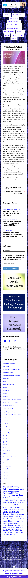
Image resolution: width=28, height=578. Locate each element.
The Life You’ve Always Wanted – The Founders (12, 192)
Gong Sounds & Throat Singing (12, 399)
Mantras (5, 418)
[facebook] (10, 341)
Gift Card (5, 396)
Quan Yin (5, 442)
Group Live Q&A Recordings (11, 402)
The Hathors (6, 469)
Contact (14, 38)
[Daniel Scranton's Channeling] (14, 7)
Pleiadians (6, 439)
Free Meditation (9, 31)
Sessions (13, 18)
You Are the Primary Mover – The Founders (14, 188)
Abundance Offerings (9, 363)
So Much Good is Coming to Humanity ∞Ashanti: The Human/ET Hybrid (13, 223)
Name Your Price (12, 25)
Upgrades (5, 475)
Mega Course (6, 427)
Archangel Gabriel (8, 372)
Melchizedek (6, 430)
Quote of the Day (7, 209)
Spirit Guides (6, 454)
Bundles (5, 387)
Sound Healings (7, 451)
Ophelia (5, 436)
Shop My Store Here (14, 577)
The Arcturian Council (9, 457)
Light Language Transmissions (12, 415)
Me (6, 35)
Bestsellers (6, 378)
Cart (21, 35)
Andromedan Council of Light (11, 369)
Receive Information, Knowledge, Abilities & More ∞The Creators (13, 213)
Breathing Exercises (8, 384)
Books (14, 35)
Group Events (17, 15)
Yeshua (5, 478)
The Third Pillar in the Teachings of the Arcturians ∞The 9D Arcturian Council (13, 234)
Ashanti (5, 219)
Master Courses (13, 21)
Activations (6, 366)
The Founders (7, 466)
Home (6, 15)
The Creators (16, 209)
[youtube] (5, 341)
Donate (19, 31)
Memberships (7, 433)
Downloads (6, 390)
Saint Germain (7, 445)
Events (5, 393)
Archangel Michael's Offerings (11, 375)
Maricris (5, 421)
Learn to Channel (12, 28)
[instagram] (15, 341)
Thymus (5, 472)
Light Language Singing (10, 412)
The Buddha (6, 460)
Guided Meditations (8, 405)
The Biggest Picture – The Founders (14, 48)
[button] (14, 571)
